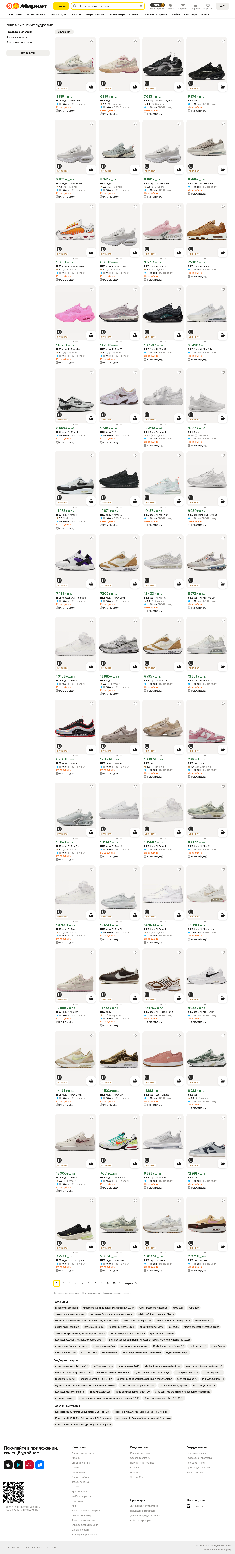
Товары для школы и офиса (86, 1510)
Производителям (196, 1462)
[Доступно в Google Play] (18, 1469)
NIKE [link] (58, 101)
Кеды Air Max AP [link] (155, 1177)
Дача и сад (77, 1501)
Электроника (78, 1472)
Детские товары (80, 1529)
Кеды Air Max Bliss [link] (68, 100)
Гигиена (76, 1467)
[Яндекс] (227, 1549)
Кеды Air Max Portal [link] (69, 183)
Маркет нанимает (196, 1472)
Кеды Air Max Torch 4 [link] (113, 1177)
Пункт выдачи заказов (198, 1467)
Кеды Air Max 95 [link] (199, 266)
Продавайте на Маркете (142, 1510)
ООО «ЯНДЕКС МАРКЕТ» (218, 1545)
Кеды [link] (193, 100)
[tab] (15, 15)
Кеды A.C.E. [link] (108, 100)
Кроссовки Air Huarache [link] (71, 597)
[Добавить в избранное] (91, 41)
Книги (75, 1506)
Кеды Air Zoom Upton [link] (70, 1260)
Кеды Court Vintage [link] (156, 1094)
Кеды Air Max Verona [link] (201, 680)
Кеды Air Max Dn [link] (155, 266)
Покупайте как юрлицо (142, 1462)
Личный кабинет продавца (144, 1506)
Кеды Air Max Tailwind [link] (70, 266)
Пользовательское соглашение (41, 1547)
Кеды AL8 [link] (108, 432)
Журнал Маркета (139, 1477)
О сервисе (135, 1467)
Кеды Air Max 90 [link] (111, 1094)
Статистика (14, 1547)
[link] (66, 1307)
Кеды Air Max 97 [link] (111, 349)
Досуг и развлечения (83, 1453)
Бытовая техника (81, 1462)
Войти (222, 5)
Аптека (75, 1486)
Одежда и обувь (80, 1477)
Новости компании (196, 1453)
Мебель (76, 1458)
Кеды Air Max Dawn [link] (112, 597)
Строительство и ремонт (85, 1525)
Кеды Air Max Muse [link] (68, 349)
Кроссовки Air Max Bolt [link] (202, 515)
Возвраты (135, 1472)
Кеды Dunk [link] (196, 763)
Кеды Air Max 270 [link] (156, 515)
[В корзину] (91, 87)
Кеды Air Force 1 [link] (155, 432)
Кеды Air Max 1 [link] (66, 515)
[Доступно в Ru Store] (39, 1469)
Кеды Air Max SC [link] (155, 1260)
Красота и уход (79, 1491)
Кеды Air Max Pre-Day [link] (201, 597)
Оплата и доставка (140, 1458)
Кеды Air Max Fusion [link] (201, 1012)
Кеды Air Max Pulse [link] (200, 183)
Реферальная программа (199, 1458)
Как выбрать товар (140, 1453)
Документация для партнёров (146, 1515)
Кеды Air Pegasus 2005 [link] (159, 1012)
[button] (64, 31)
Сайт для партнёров (140, 1520)
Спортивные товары (82, 1515)
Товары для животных (83, 1520)
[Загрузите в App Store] (8, 1469)
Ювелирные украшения (84, 1534)
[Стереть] (141, 6)
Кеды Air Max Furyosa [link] (158, 100)
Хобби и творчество (82, 1496)
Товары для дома (80, 1482)
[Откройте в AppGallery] (29, 1469)
